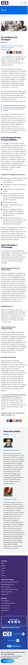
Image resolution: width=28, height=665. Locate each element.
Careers (3, 566)
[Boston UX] (14, 640)
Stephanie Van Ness (7, 47)
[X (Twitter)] (9, 622)
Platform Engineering (6, 592)
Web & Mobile (4, 610)
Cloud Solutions (5, 608)
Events (3, 570)
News (2, 573)
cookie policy (15, 658)
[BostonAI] (19, 634)
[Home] (4, 3)
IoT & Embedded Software (8, 603)
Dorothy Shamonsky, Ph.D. (11, 46)
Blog (9, 16)
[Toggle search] (22, 3)
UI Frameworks (5, 600)
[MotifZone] (14, 646)
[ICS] (7, 634)
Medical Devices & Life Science (9, 582)
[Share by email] (14, 52)
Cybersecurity (5, 594)
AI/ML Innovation (5, 587)
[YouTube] (19, 622)
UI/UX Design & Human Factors (9, 589)
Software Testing (5, 605)
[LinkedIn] (12, 622)
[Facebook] (16, 622)
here (13, 415)
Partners (3, 575)
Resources (3, 16)
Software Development (7, 584)
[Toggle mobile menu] (25, 3)
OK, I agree (7, 661)
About (2, 563)
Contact (3, 568)
